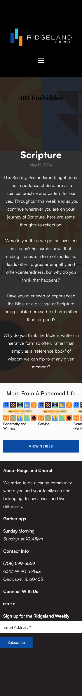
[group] (20, 418)
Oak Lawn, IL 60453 (23, 579)
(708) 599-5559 (19, 563)
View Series (41, 446)
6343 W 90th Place (23, 571)
